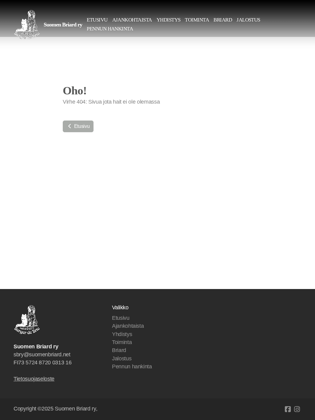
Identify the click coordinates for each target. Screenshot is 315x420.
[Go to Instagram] (296, 409)
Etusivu (81, 126)
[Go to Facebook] (287, 409)
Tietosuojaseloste (34, 379)
